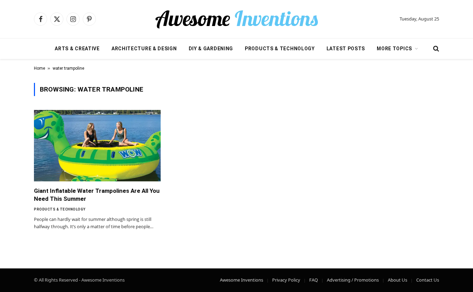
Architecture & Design (144, 48)
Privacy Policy (286, 280)
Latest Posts (346, 48)
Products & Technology (280, 48)
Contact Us (427, 280)
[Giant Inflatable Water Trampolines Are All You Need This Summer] (97, 145)
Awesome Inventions (241, 280)
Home (39, 68)
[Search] (435, 49)
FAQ (313, 280)
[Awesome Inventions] (236, 19)
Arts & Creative (77, 48)
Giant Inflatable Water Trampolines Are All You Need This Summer (97, 194)
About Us (397, 280)
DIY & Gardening (211, 48)
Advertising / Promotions (353, 280)
